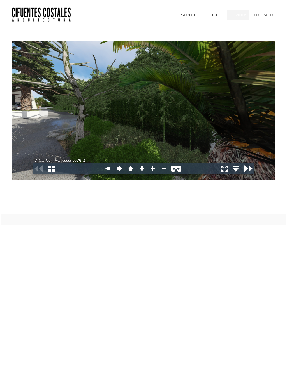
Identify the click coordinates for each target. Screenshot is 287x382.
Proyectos (190, 14)
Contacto (263, 14)
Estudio (215, 14)
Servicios (238, 14)
